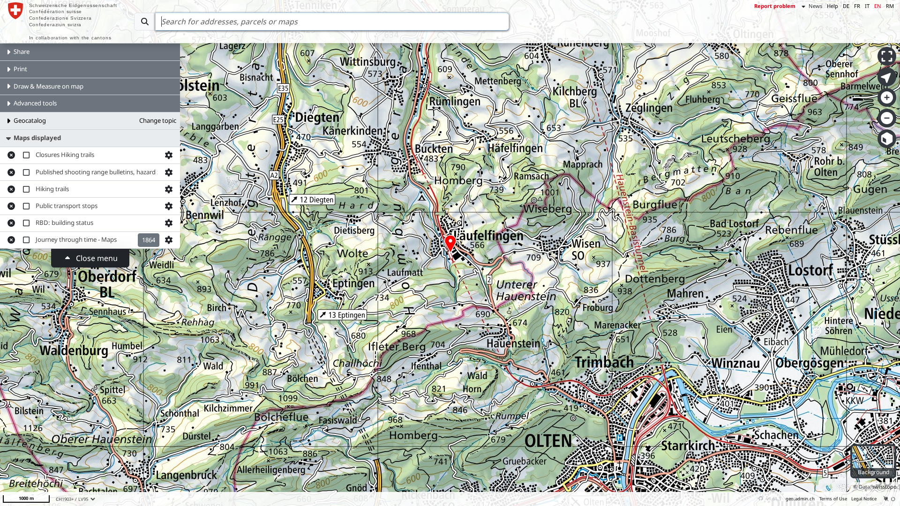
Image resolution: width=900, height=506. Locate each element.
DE (846, 5)
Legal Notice (864, 499)
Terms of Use (833, 499)
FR (857, 5)
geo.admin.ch (800, 499)
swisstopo (884, 486)
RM (890, 5)
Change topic (157, 120)
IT (867, 5)
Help (832, 5)
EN (877, 5)
